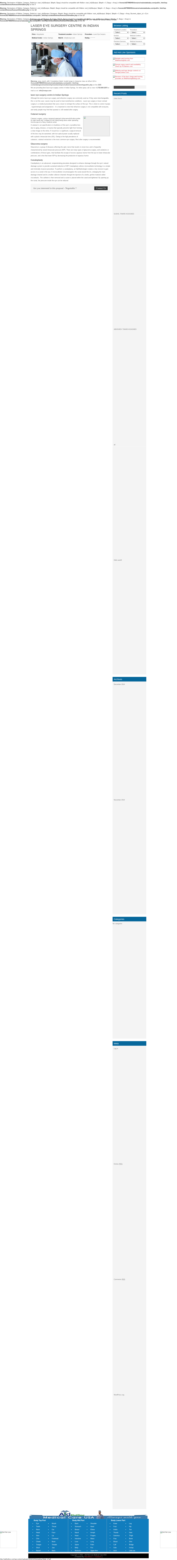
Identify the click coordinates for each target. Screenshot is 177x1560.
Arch (115, 1551)
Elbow (92, 1529)
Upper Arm (94, 1551)
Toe (130, 1529)
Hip (130, 1526)
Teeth (38, 1526)
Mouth (54, 1523)
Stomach (78, 1526)
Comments (119, 1279)
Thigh (131, 1535)
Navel (77, 1532)
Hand (92, 1526)
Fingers (93, 1535)
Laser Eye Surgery (99, 34)
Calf (114, 1545)
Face (53, 1532)
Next (146, 1553)
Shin (130, 1541)
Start (87, 1556)
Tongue (38, 1545)
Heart (77, 1535)
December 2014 (119, 684)
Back (76, 1523)
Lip (53, 1535)
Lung (92, 1541)
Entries (118, 1164)
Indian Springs (77, 34)
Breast (77, 1529)
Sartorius (116, 1535)
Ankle (115, 1529)
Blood (115, 1541)
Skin (37, 1535)
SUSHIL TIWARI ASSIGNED (124, 214)
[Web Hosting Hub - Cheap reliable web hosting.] (128, 60)
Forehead (55, 1538)
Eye (37, 1523)
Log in (116, 1048)
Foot (115, 1526)
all (114, 445)
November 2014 (119, 800)
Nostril (38, 1551)
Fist (91, 1548)
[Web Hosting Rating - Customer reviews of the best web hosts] (128, 78)
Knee (115, 1523)
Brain (53, 1541)
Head (38, 1532)
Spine (77, 1545)
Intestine (78, 1538)
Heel (130, 1532)
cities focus (118, 98)
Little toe (132, 1551)
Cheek (38, 1541)
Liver (76, 1541)
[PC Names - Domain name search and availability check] (128, 66)
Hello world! (118, 560)
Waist (92, 1538)
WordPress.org (119, 1395)
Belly (76, 1548)
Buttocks (78, 1551)
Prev (31, 1553)
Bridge (131, 1545)
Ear (53, 1529)
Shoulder (93, 1523)
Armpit (92, 1532)
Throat (54, 1526)
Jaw (53, 1548)
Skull (38, 1548)
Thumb (115, 1532)
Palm (92, 1545)
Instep (131, 1548)
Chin (37, 1538)
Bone (131, 1538)
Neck (53, 1551)
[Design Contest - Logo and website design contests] (128, 72)
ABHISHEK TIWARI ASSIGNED (125, 329)
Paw (114, 1538)
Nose (38, 1529)
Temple (54, 1545)
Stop (89, 1556)
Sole (115, 1548)
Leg (130, 1523)
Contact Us (101, 188)
